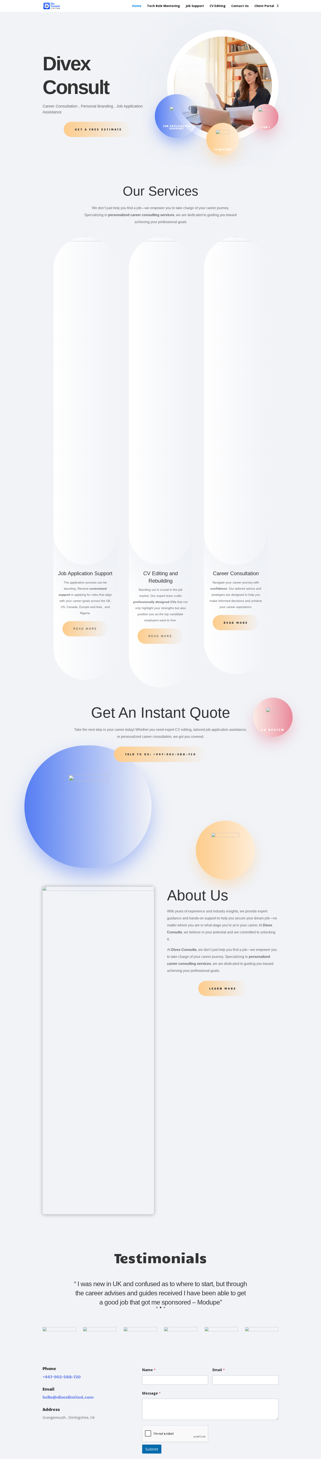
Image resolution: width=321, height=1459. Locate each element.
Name (149, 1370)
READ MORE (85, 628)
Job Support (195, 6)
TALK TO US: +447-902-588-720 (160, 754)
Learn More (222, 988)
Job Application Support (176, 127)
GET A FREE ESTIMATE (98, 129)
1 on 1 (265, 127)
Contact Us (240, 6)
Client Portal (264, 6)
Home (136, 6)
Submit (151, 1449)
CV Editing (218, 6)
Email (218, 1370)
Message (151, 1393)
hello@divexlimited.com (68, 1397)
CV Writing (223, 149)
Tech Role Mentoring (163, 6)
